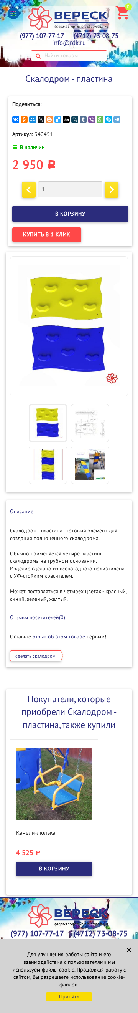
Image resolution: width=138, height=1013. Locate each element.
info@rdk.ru (69, 43)
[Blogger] (49, 119)
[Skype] (108, 119)
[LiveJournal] (74, 119)
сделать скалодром (35, 656)
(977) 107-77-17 (42, 36)
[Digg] (66, 119)
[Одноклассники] (24, 119)
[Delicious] (57, 119)
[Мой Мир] (32, 119)
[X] (41, 119)
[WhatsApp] (100, 119)
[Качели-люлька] (54, 784)
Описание (21, 511)
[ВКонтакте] (15, 119)
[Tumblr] (83, 119)
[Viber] (91, 119)
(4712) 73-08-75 (96, 36)
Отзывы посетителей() (37, 617)
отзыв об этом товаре (59, 636)
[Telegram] (116, 119)
